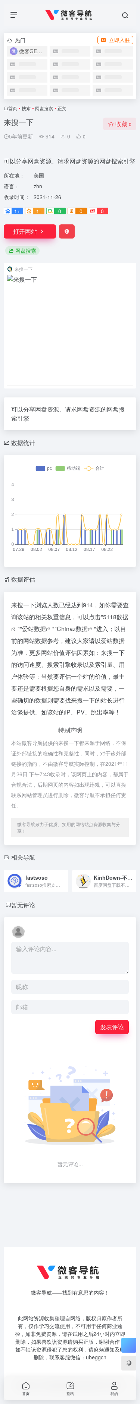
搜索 (26, 108)
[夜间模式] (128, 1363)
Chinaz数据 (72, 628)
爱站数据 (34, 628)
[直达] (62, 876)
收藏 (123, 123)
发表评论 (112, 1027)
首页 (12, 108)
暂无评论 (23, 905)
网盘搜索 (44, 108)
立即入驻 (119, 40)
